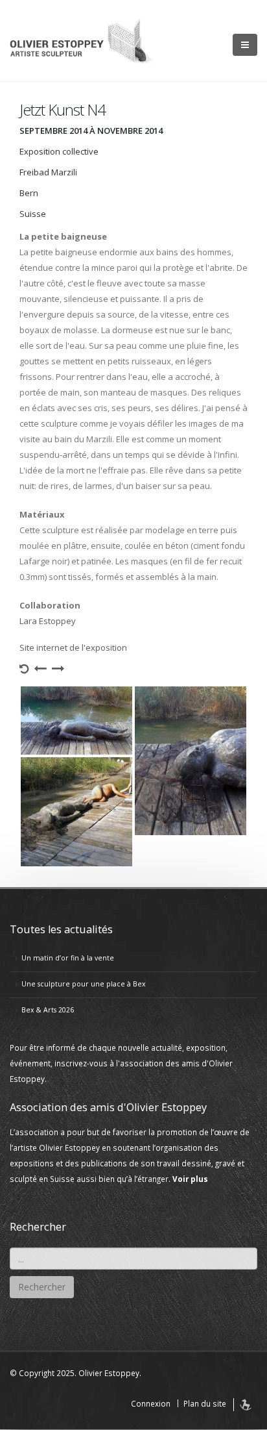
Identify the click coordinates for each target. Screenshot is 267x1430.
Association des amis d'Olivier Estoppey (108, 1107)
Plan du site (204, 1403)
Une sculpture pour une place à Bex (83, 983)
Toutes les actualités (61, 929)
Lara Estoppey (47, 621)
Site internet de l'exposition (73, 647)
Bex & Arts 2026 (47, 1009)
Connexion (150, 1403)
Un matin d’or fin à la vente (67, 957)
